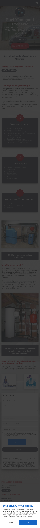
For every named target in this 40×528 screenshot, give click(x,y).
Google (22, 516)
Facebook (28, 516)
